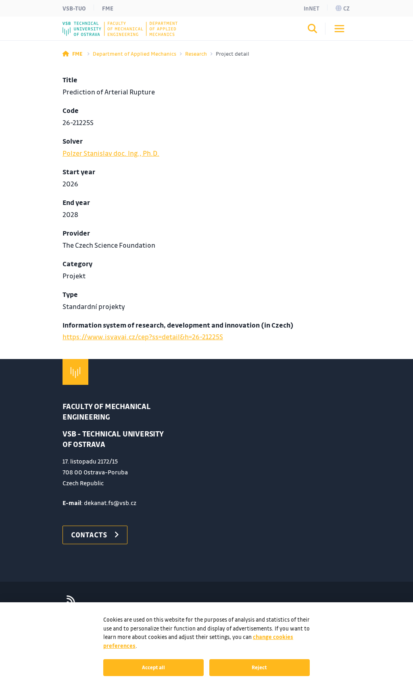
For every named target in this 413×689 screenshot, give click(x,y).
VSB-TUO (74, 8)
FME (107, 8)
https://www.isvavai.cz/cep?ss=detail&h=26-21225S (143, 336)
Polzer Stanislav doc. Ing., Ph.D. (111, 153)
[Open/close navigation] (339, 28)
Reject (259, 667)
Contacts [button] (89, 534)
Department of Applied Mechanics (134, 53)
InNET (311, 8)
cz (346, 8)
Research (196, 53)
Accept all (153, 667)
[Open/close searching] (312, 30)
